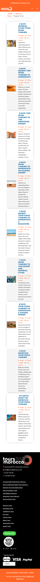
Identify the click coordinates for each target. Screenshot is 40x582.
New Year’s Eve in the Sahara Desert (13, 487)
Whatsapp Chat (9, 533)
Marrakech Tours (8, 508)
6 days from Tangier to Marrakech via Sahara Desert (24, 167)
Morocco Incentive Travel (10, 490)
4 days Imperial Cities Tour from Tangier (24, 28)
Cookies (31, 572)
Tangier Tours (7, 517)
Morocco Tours (7, 505)
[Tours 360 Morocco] (6, 9)
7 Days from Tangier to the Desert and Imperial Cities (24, 266)
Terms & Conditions (12, 572)
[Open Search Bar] (32, 9)
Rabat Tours (6, 520)
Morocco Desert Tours (9, 499)
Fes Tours (6, 514)
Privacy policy (23, 572)
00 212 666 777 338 (24, 3)
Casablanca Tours (8, 511)
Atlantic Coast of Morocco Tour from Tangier (24, 400)
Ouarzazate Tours (8, 523)
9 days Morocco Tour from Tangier (24, 354)
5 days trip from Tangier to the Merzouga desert (24, 118)
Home (10, 14)
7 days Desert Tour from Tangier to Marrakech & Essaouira (24, 217)
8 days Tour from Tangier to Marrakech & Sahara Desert (24, 309)
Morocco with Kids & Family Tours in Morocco (15, 484)
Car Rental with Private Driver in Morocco (14, 481)
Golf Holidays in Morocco (10, 493)
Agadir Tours (7, 526)
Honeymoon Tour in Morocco (11, 496)
